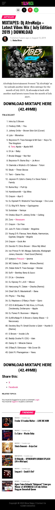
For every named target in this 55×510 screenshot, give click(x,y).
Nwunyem (20, 219)
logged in (15, 402)
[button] (4, 3)
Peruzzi (20, 258)
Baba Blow (17, 40)
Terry (13, 146)
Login (37, 400)
